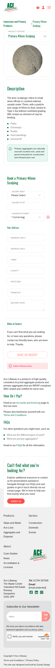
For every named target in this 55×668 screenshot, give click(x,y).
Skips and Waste (12, 523)
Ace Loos (8, 527)
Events (32, 532)
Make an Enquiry (27, 355)
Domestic (34, 527)
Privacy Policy (32, 660)
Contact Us (16, 501)
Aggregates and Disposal (12, 534)
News (7, 558)
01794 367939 (40, 580)
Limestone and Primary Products (15, 24)
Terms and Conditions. (15, 415)
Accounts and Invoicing (28, 403)
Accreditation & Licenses (11, 565)
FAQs (19, 445)
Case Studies (11, 553)
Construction (35, 523)
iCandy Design (43, 664)
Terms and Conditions (14, 660)
